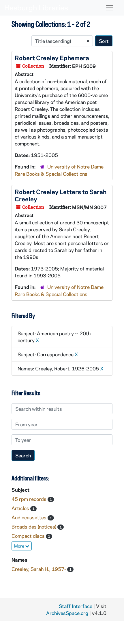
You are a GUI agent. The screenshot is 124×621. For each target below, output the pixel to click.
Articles (21, 508)
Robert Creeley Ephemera (52, 58)
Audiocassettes (30, 517)
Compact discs (29, 536)
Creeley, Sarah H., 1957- (39, 569)
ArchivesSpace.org (67, 613)
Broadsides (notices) (34, 526)
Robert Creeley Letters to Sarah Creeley (60, 195)
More (19, 546)
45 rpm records (30, 499)
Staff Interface (75, 606)
